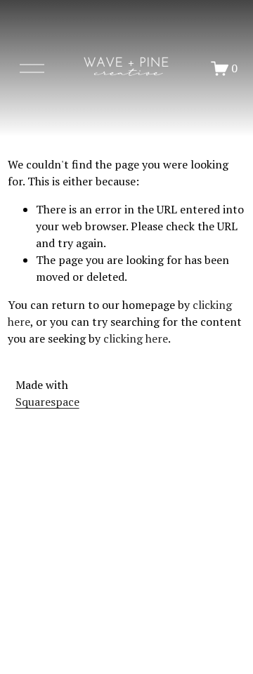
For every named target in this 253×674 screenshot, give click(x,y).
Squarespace (47, 401)
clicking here (135, 338)
